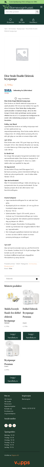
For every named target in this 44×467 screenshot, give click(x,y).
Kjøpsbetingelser (9, 406)
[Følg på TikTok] (14, 425)
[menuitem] (10, 21)
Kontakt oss (8, 409)
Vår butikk (7, 401)
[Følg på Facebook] (6, 425)
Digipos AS (15, 455)
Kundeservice (8, 411)
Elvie (10, 268)
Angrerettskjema (9, 413)
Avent (25, 323)
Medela (6, 323)
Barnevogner (26, 399)
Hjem (5, 29)
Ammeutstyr (12, 29)
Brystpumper (21, 29)
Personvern (8, 404)
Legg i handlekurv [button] (13, 336)
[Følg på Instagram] (10, 425)
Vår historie (8, 399)
